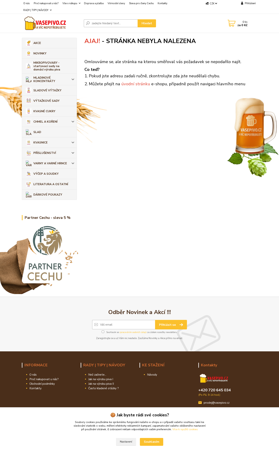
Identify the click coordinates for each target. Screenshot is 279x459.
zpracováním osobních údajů (133, 332)
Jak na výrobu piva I (100, 379)
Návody (152, 375)
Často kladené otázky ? (103, 388)
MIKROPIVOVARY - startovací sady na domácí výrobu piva (46, 66)
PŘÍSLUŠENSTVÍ (44, 153)
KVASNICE (40, 142)
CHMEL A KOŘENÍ (45, 122)
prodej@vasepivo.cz (216, 403)
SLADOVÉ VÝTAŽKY (47, 90)
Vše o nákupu (69, 3)
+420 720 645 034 (214, 390)
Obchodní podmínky (42, 384)
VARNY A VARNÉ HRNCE (50, 163)
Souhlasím (151, 442)
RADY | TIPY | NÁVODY (35, 10)
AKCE (37, 43)
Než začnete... (97, 375)
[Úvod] (51, 23)
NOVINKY (39, 53)
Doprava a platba (94, 3)
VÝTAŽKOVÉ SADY (46, 101)
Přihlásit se (168, 325)
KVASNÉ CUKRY (44, 111)
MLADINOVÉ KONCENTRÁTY (44, 79)
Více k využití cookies (185, 429)
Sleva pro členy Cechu (141, 3)
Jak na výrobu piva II (101, 384)
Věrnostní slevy (116, 3)
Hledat (147, 23)
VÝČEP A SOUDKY (46, 174)
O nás (26, 3)
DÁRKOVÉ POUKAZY (47, 195)
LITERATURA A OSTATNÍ (50, 184)
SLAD (37, 132)
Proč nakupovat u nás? (46, 3)
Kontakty (162, 3)
